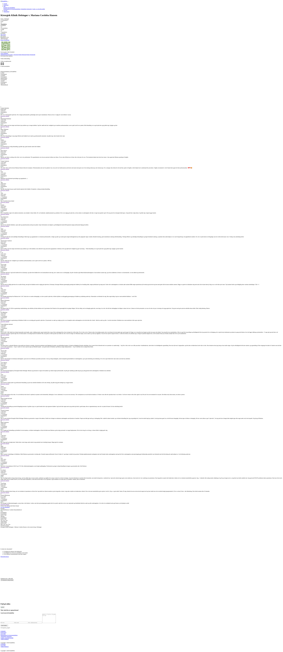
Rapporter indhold (5, 116)
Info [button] (4, 6)
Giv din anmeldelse (5, 507)
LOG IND (3, 634)
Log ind (5, 10)
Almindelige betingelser (26, 9)
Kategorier (6, 5)
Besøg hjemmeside (5, 40)
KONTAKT (3, 632)
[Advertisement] (45, 96)
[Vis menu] (7, 1)
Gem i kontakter (4, 53)
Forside (5, 3)
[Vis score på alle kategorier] (141, 113)
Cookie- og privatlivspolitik (38, 9)
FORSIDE (3, 631)
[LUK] (2, 607)
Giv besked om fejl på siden (7, 580)
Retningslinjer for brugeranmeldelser (12, 9)
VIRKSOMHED (5, 639)
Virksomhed (6, 11)
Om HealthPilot (11, 7)
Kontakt (5, 7)
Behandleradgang (5, 556)
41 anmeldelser (4, 20)
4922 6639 (3, 34)
